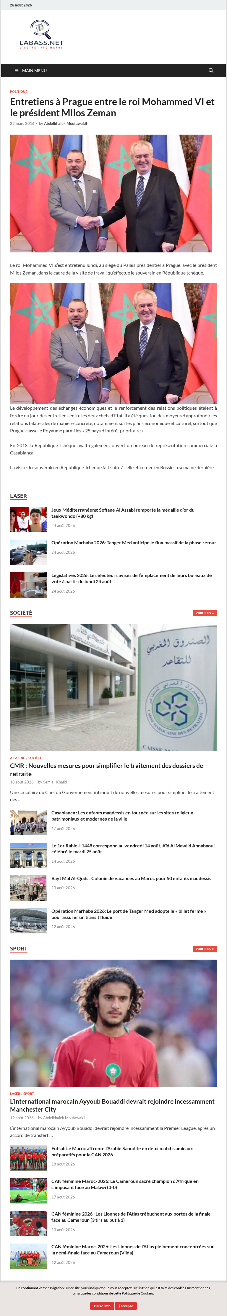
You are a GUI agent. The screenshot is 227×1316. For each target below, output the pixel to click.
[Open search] (211, 70)
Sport (28, 1094)
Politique (18, 92)
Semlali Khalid (55, 782)
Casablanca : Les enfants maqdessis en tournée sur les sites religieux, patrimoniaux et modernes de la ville (122, 815)
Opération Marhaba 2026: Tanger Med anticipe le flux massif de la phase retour (133, 542)
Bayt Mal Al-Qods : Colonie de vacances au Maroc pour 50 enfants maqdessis (131, 878)
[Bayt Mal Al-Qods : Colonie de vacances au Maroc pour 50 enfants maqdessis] (28, 879)
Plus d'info (102, 1306)
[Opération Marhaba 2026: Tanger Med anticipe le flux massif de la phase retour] (28, 543)
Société (35, 758)
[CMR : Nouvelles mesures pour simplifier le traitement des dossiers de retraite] (113, 627)
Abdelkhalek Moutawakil (65, 123)
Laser (15, 1094)
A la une (17, 758)
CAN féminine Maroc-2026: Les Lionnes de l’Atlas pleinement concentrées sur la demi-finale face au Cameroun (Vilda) (132, 1249)
